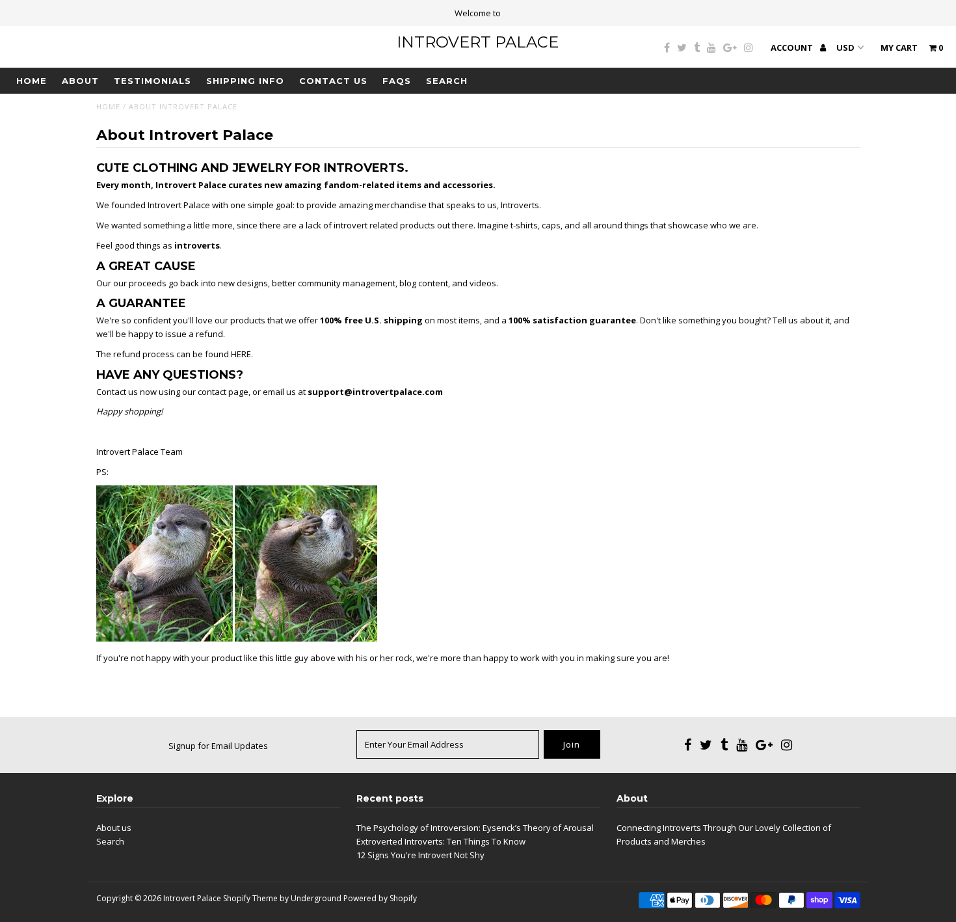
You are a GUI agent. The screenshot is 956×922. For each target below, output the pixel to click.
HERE (241, 354)
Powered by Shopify (380, 898)
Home (31, 80)
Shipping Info (245, 80)
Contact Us (333, 80)
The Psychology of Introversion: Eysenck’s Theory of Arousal (475, 828)
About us (113, 828)
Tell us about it (801, 320)
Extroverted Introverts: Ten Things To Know (440, 841)
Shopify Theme (250, 898)
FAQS (396, 80)
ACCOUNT (793, 47)
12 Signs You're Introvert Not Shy (420, 855)
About (80, 80)
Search (447, 80)
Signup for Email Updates (218, 746)
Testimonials (152, 80)
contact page (223, 392)
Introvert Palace (478, 42)
